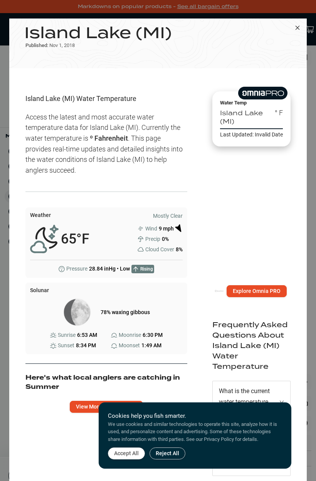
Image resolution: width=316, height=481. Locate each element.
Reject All (167, 453)
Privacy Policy (219, 439)
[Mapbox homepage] (219, 294)
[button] (251, 402)
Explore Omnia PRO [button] (257, 291)
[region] (251, 217)
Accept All (126, 453)
